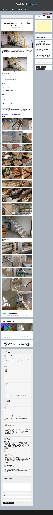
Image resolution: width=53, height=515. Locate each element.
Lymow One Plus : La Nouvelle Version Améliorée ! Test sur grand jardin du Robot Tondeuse (43, 44)
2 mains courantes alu (15, 109)
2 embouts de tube (25, 109)
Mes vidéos (12, 9)
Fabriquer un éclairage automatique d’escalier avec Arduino (9, 334)
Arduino (5, 332)
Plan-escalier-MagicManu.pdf (9, 114)
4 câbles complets (12, 110)
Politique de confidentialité (26, 512)
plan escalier (22, 315)
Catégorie (6, 9)
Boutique (22, 9)
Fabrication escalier (10, 332)
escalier (9, 315)
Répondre (5, 366)
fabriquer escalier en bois (15, 315)
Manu (20, 27)
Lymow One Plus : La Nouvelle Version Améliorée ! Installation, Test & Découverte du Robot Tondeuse (43, 53)
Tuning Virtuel (17, 9)
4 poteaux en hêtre (5, 109)
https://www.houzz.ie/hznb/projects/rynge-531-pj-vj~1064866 (16, 395)
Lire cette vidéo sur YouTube (15, 71)
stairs (26, 315)
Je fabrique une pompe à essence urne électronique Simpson (42, 50)
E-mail (4, 495)
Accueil (2, 9)
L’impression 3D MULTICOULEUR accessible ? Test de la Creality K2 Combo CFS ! (43, 47)
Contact (26, 9)
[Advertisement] (43, 26)
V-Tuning (38, 68)
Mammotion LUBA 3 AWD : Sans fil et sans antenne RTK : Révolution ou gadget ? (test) (43, 56)
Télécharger (18, 114)
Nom (4, 492)
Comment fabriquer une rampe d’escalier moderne (25, 334)
